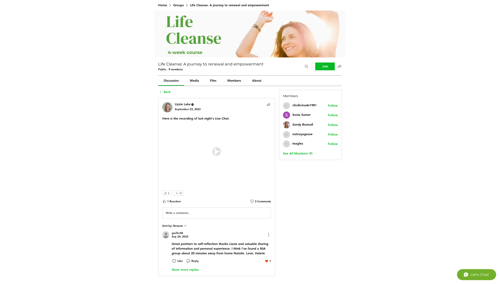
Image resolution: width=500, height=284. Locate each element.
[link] (171, 80)
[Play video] (216, 151)
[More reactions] (178, 193)
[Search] (306, 66)
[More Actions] (268, 234)
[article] (216, 187)
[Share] (268, 104)
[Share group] (339, 66)
